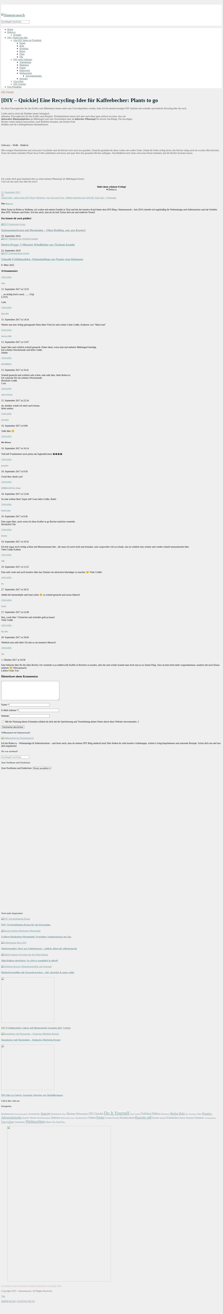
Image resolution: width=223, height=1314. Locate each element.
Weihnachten (25, 73)
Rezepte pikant (127, 1117)
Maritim (33, 1117)
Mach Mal (5, 313)
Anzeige (46, 1113)
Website (5, 716)
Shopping (190, 1117)
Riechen (155, 1117)
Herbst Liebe (6, 510)
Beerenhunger (56, 1114)
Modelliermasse (43, 1118)
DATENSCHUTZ (26, 1301)
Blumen (71, 1113)
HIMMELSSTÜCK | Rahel (10, 488)
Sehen (182, 1117)
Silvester (23, 78)
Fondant (137, 1114)
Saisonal (163, 1118)
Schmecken (172, 1117)
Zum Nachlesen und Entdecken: (16, 768)
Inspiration (193, 1114)
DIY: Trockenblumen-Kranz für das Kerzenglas (26, 924)
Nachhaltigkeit (81, 1118)
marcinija (4, 465)
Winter (48, 1121)
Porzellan (23, 48)
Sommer (199, 1117)
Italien (199, 1114)
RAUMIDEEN (6, 364)
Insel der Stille (6, 336)
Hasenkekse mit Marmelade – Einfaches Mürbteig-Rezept (30, 1040)
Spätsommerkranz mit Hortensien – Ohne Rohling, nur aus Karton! (43, 230)
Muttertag (24, 65)
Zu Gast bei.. (59, 1121)
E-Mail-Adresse (9, 710)
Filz (21, 56)
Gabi (3, 283)
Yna (2, 654)
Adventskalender (33, 76)
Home (10, 29)
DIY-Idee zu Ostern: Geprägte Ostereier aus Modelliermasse (32, 1095)
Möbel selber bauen (68, 1118)
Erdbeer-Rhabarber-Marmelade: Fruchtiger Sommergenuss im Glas (36, 936)
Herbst (174, 1113)
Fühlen (156, 1113)
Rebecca (11, 32)
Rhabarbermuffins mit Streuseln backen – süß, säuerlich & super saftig (37, 972)
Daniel (3, 606)
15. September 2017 (10, 192)
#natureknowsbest (21, 1114)
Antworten (6, 277)
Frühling (146, 1113)
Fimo (21, 54)
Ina (2, 583)
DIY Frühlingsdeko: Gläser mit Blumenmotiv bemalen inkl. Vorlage (36, 1028)
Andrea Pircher (7, 394)
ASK (3, 561)
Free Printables (14, 87)
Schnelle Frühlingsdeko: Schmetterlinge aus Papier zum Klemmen (42, 259)
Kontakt (17, 35)
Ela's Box (4, 631)
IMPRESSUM (8, 1301)
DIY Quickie (19, 84)
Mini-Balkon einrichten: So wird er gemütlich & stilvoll (29, 960)
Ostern (22, 67)
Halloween (24, 70)
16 (2, 195)
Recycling (116, 1118)
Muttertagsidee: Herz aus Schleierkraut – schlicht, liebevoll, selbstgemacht (39, 948)
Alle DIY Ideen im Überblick (27, 40)
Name (5, 704)
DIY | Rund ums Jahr (17, 37)
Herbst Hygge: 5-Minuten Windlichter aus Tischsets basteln (38, 244)
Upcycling (18, 81)
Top (3, 1296)
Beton (22, 51)
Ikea (186, 1114)
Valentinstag (25, 62)
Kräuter (26, 1117)
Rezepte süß (143, 1117)
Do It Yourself (116, 1112)
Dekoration (82, 1113)
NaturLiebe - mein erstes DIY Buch (18, 197)
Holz (21, 46)
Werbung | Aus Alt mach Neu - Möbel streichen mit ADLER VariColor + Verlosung (76, 197)
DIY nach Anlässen (22, 59)
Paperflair (5, 420)
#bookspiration (7, 1113)
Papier (22, 43)
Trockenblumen (210, 1118)
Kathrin (4, 536)
